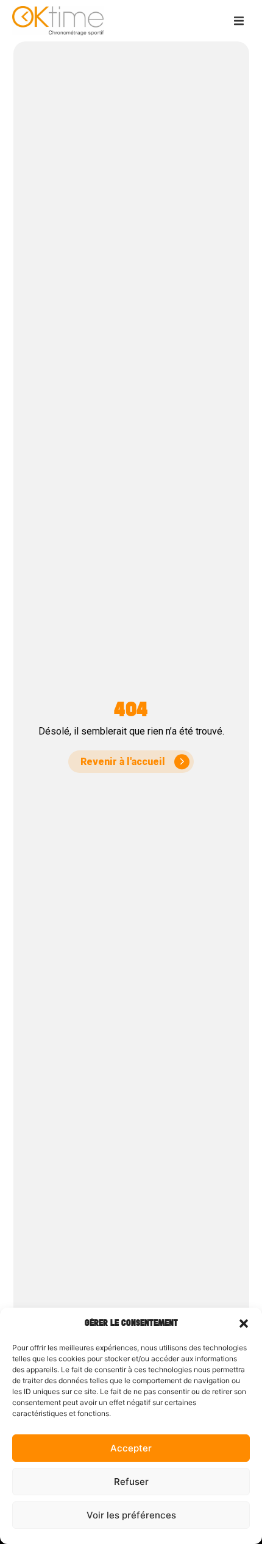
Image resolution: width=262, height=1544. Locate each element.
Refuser (131, 1481)
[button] (244, 1323)
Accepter (131, 1448)
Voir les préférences (131, 1515)
